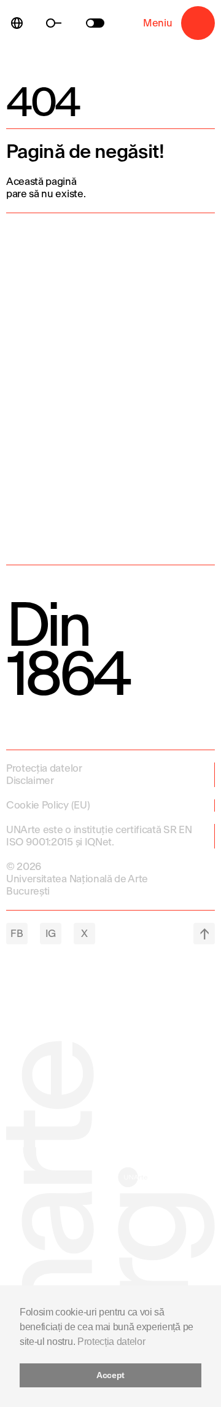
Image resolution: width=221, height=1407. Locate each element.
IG (50, 933)
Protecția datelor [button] (111, 1341)
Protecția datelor (44, 768)
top (204, 933)
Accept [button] (110, 1375)
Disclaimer (30, 780)
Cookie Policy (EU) (48, 805)
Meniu (198, 23)
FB (16, 933)
